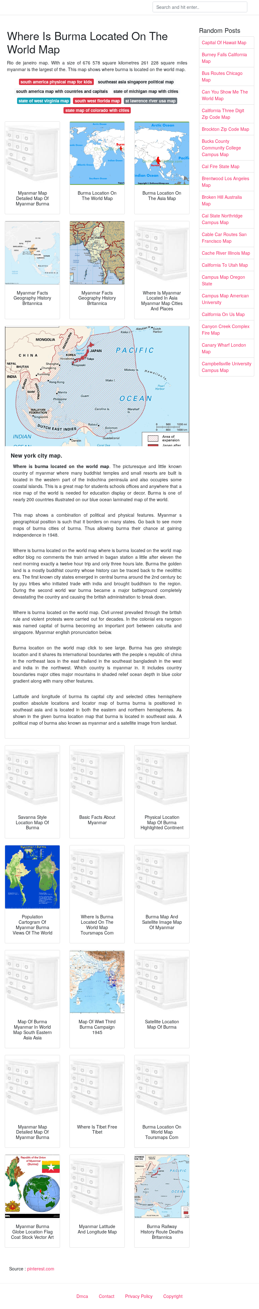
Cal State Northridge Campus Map (222, 218)
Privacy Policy (139, 1296)
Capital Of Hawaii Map (224, 42)
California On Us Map (223, 314)
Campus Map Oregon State (223, 280)
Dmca (82, 1296)
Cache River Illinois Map (226, 253)
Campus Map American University (225, 298)
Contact (106, 1296)
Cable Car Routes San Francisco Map (224, 237)
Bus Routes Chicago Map (222, 76)
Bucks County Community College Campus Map (221, 147)
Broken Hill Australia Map (222, 200)
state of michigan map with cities (145, 91)
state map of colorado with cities (97, 110)
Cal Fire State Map (220, 166)
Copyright (173, 1296)
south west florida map (97, 101)
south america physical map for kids (56, 82)
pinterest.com (40, 1268)
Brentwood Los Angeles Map (225, 181)
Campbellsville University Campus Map (226, 366)
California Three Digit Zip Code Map (223, 113)
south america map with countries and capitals (62, 91)
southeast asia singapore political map (136, 82)
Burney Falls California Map (224, 57)
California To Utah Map (225, 265)
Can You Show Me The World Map (225, 94)
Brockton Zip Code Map (225, 129)
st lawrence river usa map (150, 101)
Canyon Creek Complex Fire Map (226, 329)
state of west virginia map (44, 101)
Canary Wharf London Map (224, 348)
